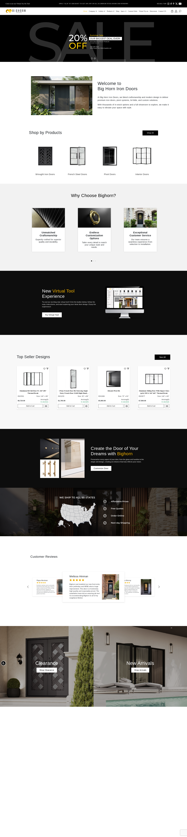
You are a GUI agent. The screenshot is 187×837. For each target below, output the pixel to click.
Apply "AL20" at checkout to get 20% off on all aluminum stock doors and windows (93, 3)
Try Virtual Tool (52, 315)
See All (162, 357)
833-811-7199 (161, 3)
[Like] (44, 368)
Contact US (162, 11)
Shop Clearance (46, 670)
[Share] (47, 368)
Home (85, 11)
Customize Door (101, 468)
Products (110, 11)
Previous (27, 586)
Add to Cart (30, 406)
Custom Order (132, 11)
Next (159, 586)
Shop (117, 11)
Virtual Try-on (143, 11)
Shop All (150, 133)
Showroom (153, 11)
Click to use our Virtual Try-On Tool (18, 3)
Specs (123, 11)
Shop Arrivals (140, 670)
